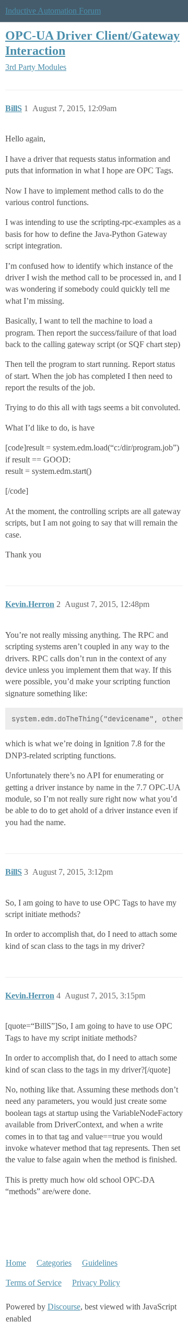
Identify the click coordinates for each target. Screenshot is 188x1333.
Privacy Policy (96, 1282)
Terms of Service (34, 1282)
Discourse (64, 1306)
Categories (54, 1262)
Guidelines (100, 1262)
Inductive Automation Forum (53, 10)
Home (16, 1262)
